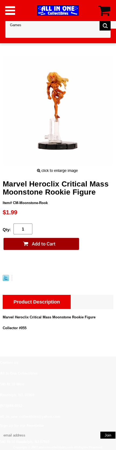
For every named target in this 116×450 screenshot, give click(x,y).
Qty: (7, 229)
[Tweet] (6, 280)
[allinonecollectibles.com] (58, 10)
